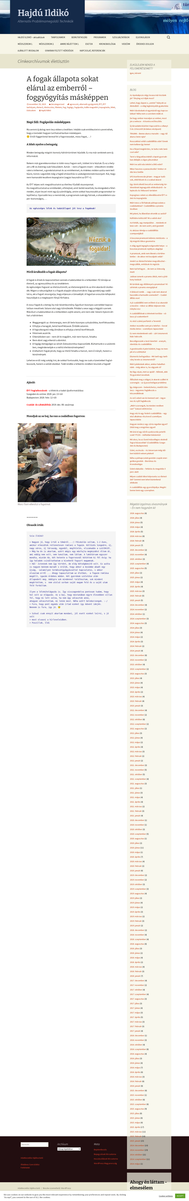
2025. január (135, 600)
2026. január (135, 545)
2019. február (136, 921)
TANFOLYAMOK (58, 37)
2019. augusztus (137, 893)
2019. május (135, 907)
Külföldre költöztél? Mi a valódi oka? (146, 218)
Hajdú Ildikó (46, 110)
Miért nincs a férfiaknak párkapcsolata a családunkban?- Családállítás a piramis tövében (147, 205)
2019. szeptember (138, 889)
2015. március (136, 1131)
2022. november (137, 714)
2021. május (135, 797)
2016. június (135, 1063)
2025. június (135, 577)
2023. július (134, 678)
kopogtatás (104, 107)
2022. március (136, 751)
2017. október (136, 989)
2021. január (135, 815)
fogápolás (78, 107)
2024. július (134, 627)
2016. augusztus (137, 1053)
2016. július (134, 1058)
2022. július (134, 733)
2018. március (136, 966)
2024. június (135, 632)
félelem (58, 107)
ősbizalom (31, 110)
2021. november (137, 769)
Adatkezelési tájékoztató (32, 1158)
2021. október (136, 774)
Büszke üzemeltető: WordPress (57, 1188)
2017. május (135, 1012)
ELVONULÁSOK (143, 37)
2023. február (136, 701)
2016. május (135, 1067)
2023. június (135, 682)
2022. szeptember (138, 724)
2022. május (135, 742)
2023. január (135, 705)
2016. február (136, 1081)
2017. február (136, 1026)
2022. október (136, 719)
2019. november (137, 879)
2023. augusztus (137, 673)
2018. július (134, 948)
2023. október (136, 664)
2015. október (136, 1099)
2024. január (135, 650)
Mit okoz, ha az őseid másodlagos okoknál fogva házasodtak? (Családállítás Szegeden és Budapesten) (148, 442)
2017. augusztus (137, 999)
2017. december (137, 980)
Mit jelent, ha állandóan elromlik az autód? (148, 213)
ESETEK (89, 44)
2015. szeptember (138, 1104)
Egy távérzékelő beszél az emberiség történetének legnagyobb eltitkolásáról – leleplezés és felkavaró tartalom (148, 187)
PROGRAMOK (100, 37)
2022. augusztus (137, 728)
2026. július (134, 517)
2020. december (137, 820)
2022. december (137, 710)
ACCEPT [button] (180, 1196)
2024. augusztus (137, 623)
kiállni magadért (91, 107)
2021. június (135, 792)
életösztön (49, 107)
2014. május (135, 1163)
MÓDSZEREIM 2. (46, 44)
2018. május (135, 957)
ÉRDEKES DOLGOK (145, 44)
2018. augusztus (137, 944)
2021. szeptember (138, 779)
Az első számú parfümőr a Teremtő (145, 321)
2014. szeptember (138, 1159)
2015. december (137, 1090)
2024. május (135, 637)
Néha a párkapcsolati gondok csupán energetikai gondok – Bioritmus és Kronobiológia (149, 461)
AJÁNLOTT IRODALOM (28, 50)
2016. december (137, 1035)
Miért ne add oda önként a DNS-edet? (146, 164)
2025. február (136, 595)
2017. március (136, 1021)
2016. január (135, 1086)
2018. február (136, 971)
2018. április (135, 962)
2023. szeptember (138, 669)
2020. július (134, 843)
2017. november (137, 985)
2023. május (135, 687)
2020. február (136, 866)
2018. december (137, 930)
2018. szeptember (138, 939)
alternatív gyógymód (88, 104)
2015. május (135, 1122)
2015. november (137, 1095)
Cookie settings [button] (166, 1196)
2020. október (136, 829)
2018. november (137, 934)
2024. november (137, 609)
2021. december (137, 765)
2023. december (137, 655)
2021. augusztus (137, 783)
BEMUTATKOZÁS (79, 37)
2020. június (135, 847)
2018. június (135, 953)
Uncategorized (57, 104)
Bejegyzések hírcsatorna (105, 1154)
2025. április (135, 586)
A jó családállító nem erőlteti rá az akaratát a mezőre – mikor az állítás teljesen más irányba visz (149, 305)
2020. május (135, 852)
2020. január (135, 870)
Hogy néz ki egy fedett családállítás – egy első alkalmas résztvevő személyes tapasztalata (148, 416)
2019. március (136, 916)
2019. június (135, 902)
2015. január (135, 1141)
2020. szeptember (138, 834)
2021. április (135, 802)
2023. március (136, 696)
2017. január (135, 1031)
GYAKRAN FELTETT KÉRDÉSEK (59, 50)
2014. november (137, 1150)
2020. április (135, 856)
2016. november (137, 1040)
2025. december (137, 550)
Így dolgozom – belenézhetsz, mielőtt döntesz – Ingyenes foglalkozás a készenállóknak (149, 390)
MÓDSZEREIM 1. (25, 44)
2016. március (136, 1076)
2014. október (136, 1154)
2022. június (135, 737)
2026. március (136, 536)
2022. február (136, 756)
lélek (113, 107)
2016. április (135, 1072)
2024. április (135, 641)
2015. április (135, 1127)
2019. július (134, 898)
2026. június (135, 522)
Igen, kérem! (135, 73)
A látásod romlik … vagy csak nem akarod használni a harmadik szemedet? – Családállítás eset (148, 295)
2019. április (135, 911)
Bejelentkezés (100, 1149)
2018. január (135, 976)
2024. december (137, 605)
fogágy (70, 107)
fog (64, 107)
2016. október (136, 1044)
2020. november (137, 824)
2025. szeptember (138, 563)
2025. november (137, 554)
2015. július (134, 1113)
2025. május (135, 582)
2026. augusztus (137, 513)
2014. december (137, 1145)
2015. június (135, 1118)
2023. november (137, 660)
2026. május (135, 527)
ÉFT (100, 104)
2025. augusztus (137, 568)
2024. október (136, 614)
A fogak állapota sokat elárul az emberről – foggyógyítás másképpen (67, 88)
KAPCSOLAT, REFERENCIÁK (92, 50)
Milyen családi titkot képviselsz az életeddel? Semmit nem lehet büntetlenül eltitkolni (148, 479)
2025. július (134, 572)
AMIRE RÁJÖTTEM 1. (69, 44)
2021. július (134, 788)
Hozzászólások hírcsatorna (106, 1158)
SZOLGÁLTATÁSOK (120, 37)
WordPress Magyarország (105, 1163)
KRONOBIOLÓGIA (107, 44)
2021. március (136, 806)
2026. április (135, 531)
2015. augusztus (137, 1108)
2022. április (135, 747)
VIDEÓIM (126, 44)
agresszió (74, 104)
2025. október (136, 559)
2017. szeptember (138, 994)
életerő (39, 107)
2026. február (136, 540)
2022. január (135, 760)
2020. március (136, 861)
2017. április (135, 1017)
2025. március (136, 591)
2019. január (135, 925)
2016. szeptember (138, 1049)
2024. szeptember (138, 618)
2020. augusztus (137, 838)
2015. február (136, 1136)
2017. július (134, 1003)
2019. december (137, 875)
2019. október (136, 884)
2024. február (136, 646)
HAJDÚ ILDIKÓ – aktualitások (31, 37)
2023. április (135, 692)
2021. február (136, 811)
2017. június (135, 1008)
